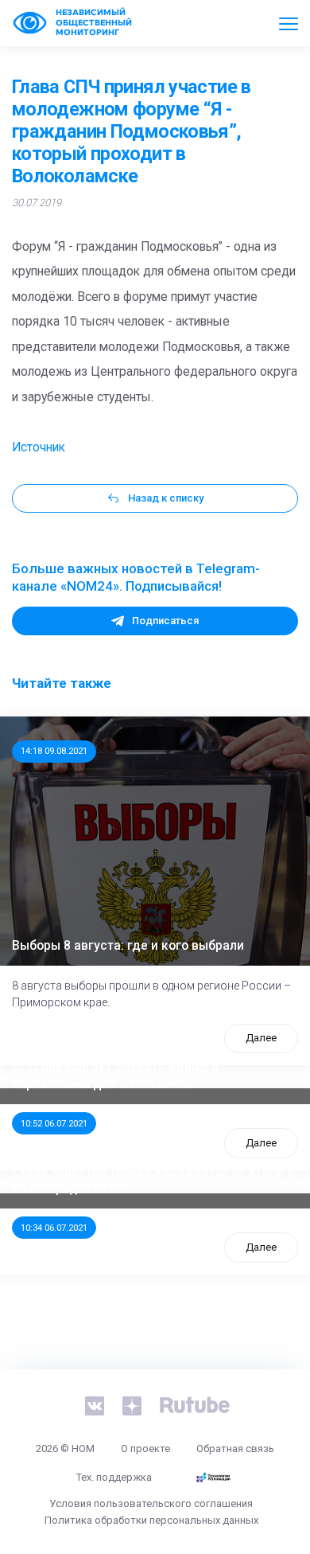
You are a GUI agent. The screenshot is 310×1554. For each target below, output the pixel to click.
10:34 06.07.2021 (54, 1227)
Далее (261, 1038)
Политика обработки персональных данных (151, 1520)
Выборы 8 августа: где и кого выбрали (128, 946)
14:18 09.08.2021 (54, 750)
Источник (38, 447)
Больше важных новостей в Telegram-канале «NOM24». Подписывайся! (136, 577)
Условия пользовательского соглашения (151, 1503)
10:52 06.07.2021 (54, 1123)
